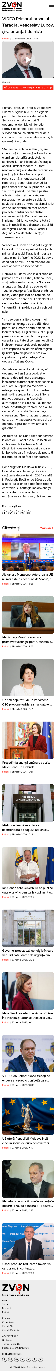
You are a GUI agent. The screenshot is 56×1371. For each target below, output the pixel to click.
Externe (6, 1318)
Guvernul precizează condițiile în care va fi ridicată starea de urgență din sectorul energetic (27, 955)
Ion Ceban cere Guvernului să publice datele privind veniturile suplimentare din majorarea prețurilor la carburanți (27, 892)
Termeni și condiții (11, 1344)
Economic (7, 1308)
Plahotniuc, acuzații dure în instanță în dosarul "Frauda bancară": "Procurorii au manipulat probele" (28, 1205)
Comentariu (8, 1322)
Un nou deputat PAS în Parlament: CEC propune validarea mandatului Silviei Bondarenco (26, 704)
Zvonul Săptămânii (11, 1330)
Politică (6, 38)
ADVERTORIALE (10, 1336)
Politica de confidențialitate (16, 1348)
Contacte (7, 1340)
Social (5, 1304)
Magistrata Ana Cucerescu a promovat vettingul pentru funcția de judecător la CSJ (27, 642)
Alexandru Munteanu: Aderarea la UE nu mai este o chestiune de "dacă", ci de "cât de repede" (27, 579)
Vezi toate (45, 528)
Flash (4, 1300)
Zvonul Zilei (7, 1326)
